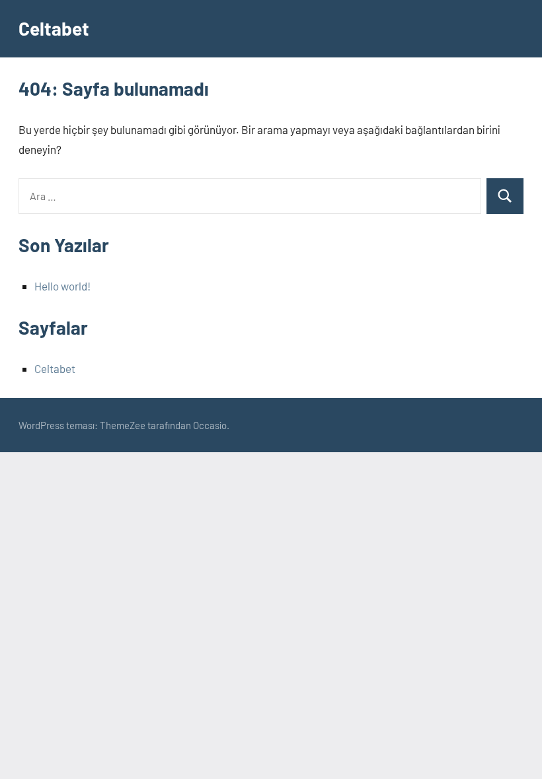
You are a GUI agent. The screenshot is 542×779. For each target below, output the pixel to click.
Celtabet (54, 28)
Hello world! (62, 285)
